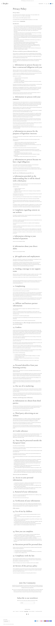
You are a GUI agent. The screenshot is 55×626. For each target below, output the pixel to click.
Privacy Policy (26, 611)
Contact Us (17, 611)
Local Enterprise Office (38, 611)
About (14, 611)
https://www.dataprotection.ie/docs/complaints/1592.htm (26, 541)
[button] (2, 4)
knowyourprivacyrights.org (35, 46)
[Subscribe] (34, 603)
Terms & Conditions (32, 611)
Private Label (21, 611)
